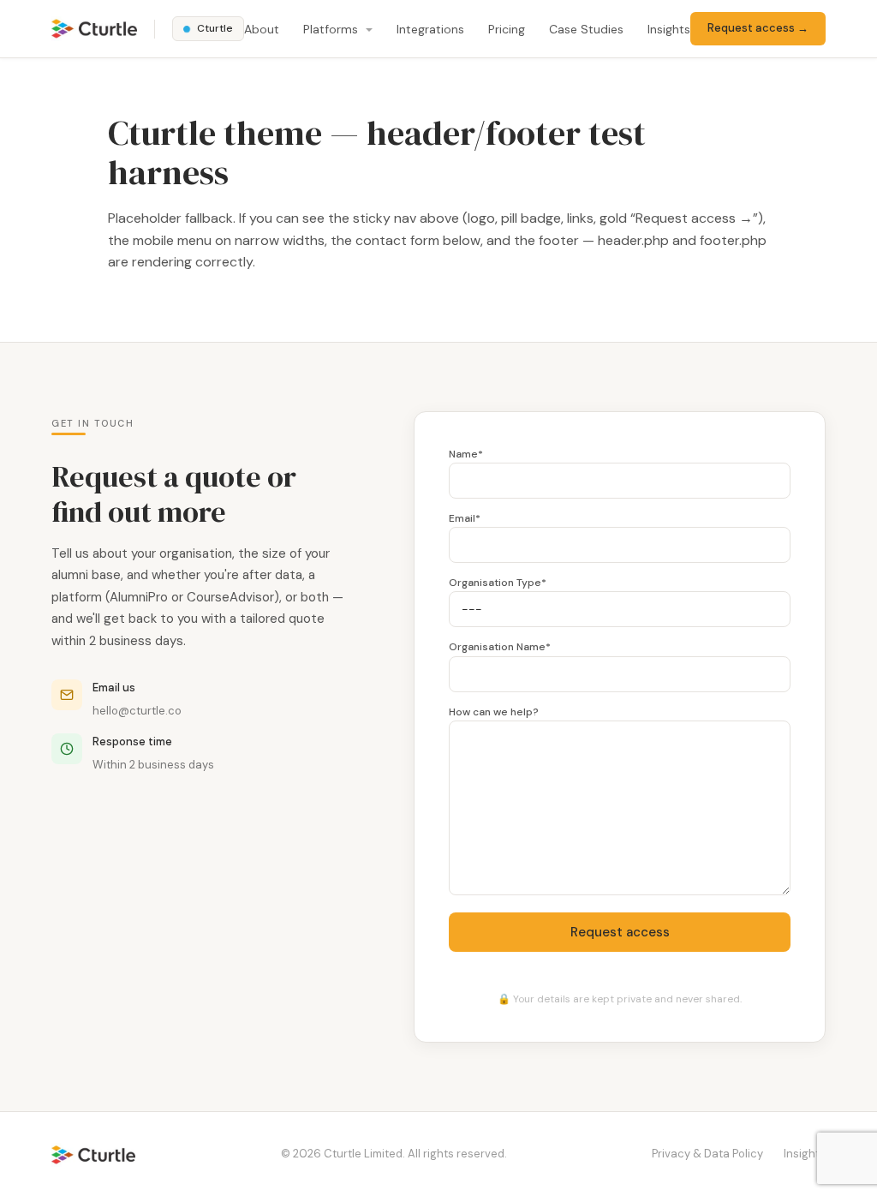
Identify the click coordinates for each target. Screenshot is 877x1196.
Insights (668, 29)
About (261, 29)
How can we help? (494, 712)
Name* (466, 454)
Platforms (332, 29)
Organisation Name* (500, 647)
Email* (464, 518)
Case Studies (586, 29)
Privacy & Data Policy (707, 1153)
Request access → (757, 28)
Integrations (430, 29)
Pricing (506, 29)
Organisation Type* (497, 582)
